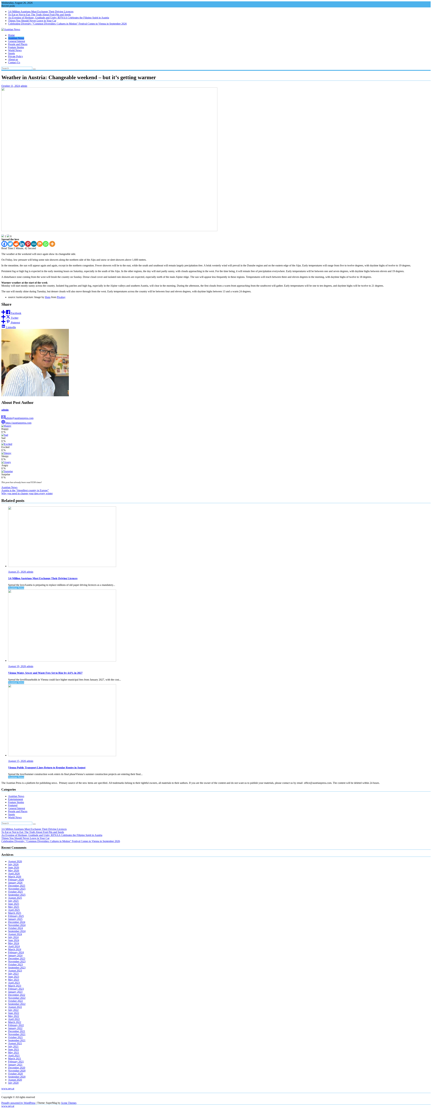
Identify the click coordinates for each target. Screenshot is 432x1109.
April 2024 (14, 946)
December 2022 (16, 994)
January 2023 (15, 991)
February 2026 (16, 879)
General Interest (16, 41)
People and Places (17, 44)
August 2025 (15, 897)
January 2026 (15, 882)
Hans (47, 297)
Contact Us (14, 62)
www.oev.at (7, 1088)
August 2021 (15, 1043)
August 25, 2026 (17, 571)
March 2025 (14, 913)
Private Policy (15, 56)
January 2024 (15, 955)
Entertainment (15, 799)
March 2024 (14, 949)
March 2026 (14, 876)
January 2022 (15, 1028)
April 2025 (14, 909)
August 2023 (15, 970)
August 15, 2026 (17, 761)
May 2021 (13, 1052)
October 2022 (15, 1000)
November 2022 (16, 997)
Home (11, 35)
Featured (12, 805)
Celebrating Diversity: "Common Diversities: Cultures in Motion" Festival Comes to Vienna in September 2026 (67, 23)
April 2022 (14, 1019)
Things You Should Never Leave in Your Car (32, 20)
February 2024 (16, 952)
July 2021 (13, 1046)
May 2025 (13, 906)
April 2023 (14, 982)
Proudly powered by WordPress (18, 1102)
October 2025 (15, 891)
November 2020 (16, 1070)
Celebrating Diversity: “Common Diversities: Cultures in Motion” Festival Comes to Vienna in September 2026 (60, 841)
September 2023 (16, 967)
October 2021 (15, 1037)
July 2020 (13, 1082)
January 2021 (15, 1064)
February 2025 (16, 916)
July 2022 (13, 1010)
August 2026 (15, 861)
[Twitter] (10, 244)
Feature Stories (16, 47)
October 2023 (15, 964)
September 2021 (16, 1040)
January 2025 (15, 919)
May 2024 (13, 943)
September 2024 (16, 931)
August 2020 (15, 1079)
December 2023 (16, 958)
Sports (11, 53)
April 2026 (14, 873)
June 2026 (13, 867)
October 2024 (15, 928)
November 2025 (16, 888)
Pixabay (61, 297)
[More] (52, 244)
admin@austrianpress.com (19, 418)
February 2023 (16, 988)
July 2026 (13, 864)
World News (15, 50)
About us (13, 59)
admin (24, 85)
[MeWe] (34, 244)
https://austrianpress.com (18, 422)
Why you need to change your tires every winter (27, 493)
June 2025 (13, 903)
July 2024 (13, 937)
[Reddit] (16, 244)
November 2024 (16, 925)
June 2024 (13, 940)
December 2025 (16, 885)
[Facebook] (4, 244)
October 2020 (15, 1073)
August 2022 (15, 1007)
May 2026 (13, 870)
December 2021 (16, 1031)
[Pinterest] (28, 244)
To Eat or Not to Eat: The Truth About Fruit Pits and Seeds (39, 14)
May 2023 (13, 979)
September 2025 (16, 894)
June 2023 (13, 976)
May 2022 (13, 1016)
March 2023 (14, 985)
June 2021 (13, 1049)
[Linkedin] (22, 244)
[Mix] (40, 244)
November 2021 (16, 1034)
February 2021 (16, 1061)
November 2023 (16, 961)
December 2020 (16, 1067)
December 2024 (16, 922)
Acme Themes (68, 1102)
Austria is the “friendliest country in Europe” (25, 490)
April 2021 (14, 1055)
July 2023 (13, 973)
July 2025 (13, 900)
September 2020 (16, 1076)
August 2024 (15, 934)
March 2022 (14, 1022)
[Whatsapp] (46, 244)
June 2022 (13, 1013)
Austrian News (16, 38)
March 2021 (14, 1058)
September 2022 (16, 1004)
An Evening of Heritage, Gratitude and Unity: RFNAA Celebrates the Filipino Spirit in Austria (58, 17)
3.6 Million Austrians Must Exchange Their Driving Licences (40, 11)
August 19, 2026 (17, 666)
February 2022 (16, 1025)
